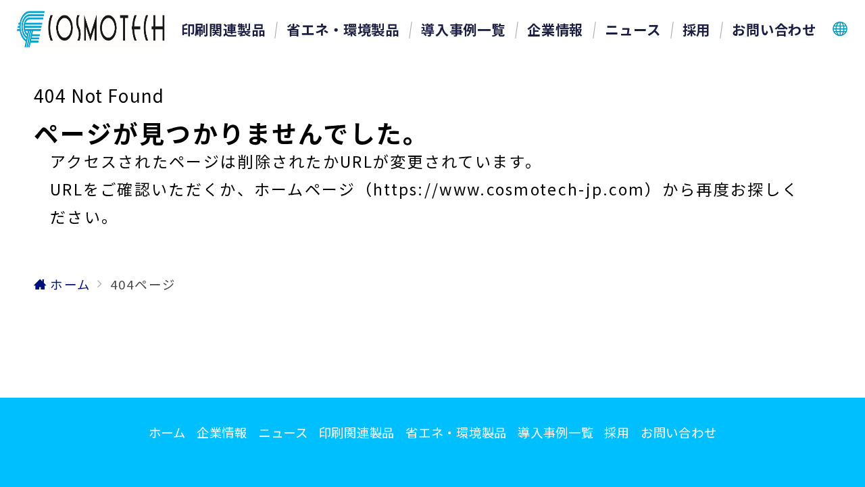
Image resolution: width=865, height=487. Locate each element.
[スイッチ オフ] (841, 29)
